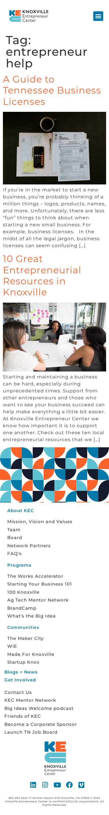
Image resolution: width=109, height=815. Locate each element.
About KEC (20, 510)
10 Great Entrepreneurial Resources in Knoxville (42, 275)
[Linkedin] (33, 785)
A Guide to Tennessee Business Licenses (52, 90)
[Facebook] (69, 785)
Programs (19, 565)
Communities (23, 627)
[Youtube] (57, 785)
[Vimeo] (82, 785)
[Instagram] (45, 785)
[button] (98, 16)
